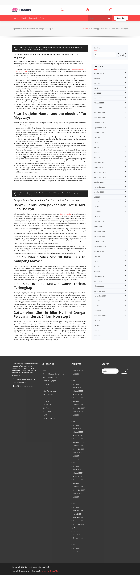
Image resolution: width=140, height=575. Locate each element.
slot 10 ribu (42, 193)
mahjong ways (48, 394)
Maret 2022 (98, 281)
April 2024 (97, 212)
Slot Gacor (30, 47)
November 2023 (100, 236)
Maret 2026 (98, 98)
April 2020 (97, 331)
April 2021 (97, 311)
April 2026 (97, 93)
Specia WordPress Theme (51, 571)
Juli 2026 (97, 78)
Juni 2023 (97, 261)
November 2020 (100, 316)
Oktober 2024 (99, 182)
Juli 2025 (97, 137)
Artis (42, 18)
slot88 (45, 415)
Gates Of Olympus (49, 381)
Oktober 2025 (99, 123)
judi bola (46, 384)
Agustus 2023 (99, 251)
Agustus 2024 (99, 192)
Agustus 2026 (99, 73)
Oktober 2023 (99, 241)
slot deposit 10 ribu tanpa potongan (35, 49)
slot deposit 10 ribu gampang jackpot (71, 193)
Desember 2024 (100, 172)
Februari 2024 (99, 222)
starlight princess (49, 418)
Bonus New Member (50, 377)
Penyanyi (33, 18)
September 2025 (100, 128)
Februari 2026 (99, 103)
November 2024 (100, 177)
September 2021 (100, 296)
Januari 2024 (98, 227)
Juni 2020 (97, 321)
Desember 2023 (100, 232)
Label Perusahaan (49, 391)
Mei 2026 (97, 88)
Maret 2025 (98, 157)
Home (15, 18)
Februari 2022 (99, 286)
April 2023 (97, 271)
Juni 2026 (97, 83)
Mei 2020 (97, 326)
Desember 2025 (100, 113)
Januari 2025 (98, 167)
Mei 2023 (97, 266)
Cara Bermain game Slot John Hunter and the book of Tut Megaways (46, 56)
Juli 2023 (97, 256)
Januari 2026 (98, 108)
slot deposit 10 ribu (52, 193)
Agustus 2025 (99, 132)
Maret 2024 (98, 217)
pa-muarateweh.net (51, 47)
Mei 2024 (97, 207)
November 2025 (100, 118)
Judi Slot (24, 47)
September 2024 (100, 187)
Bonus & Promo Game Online (53, 374)
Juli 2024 (97, 197)
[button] (109, 18)
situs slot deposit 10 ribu (72, 47)
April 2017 (97, 335)
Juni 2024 (97, 202)
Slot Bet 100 (47, 405)
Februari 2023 (99, 276)
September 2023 (100, 246)
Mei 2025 (97, 147)
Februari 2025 (99, 162)
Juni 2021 (97, 301)
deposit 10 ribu (33, 193)
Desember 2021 (100, 291)
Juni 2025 (97, 142)
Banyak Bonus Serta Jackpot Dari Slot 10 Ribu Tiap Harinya (46, 200)
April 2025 (97, 152)
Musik (23, 18)
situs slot (61, 47)
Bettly (17, 47)
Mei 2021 (97, 306)
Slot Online (37, 47)
